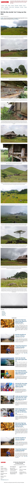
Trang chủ (2, 5)
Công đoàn (6, 7)
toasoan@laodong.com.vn (5, 479)
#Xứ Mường (4, 313)
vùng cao (23, 338)
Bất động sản (17, 7)
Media (9, 5)
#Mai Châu (3, 314)
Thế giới (25, 7)
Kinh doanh (16, 5)
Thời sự (24, 5)
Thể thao (12, 5)
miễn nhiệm (18, 377)
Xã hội (6, 5)
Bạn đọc (2, 7)
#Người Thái (4, 315)
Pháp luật (20, 5)
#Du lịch (3, 311)
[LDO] (7, 323)
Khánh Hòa (17, 363)
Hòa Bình (16, 325)
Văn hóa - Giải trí (11, 7)
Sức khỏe (21, 7)
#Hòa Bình (3, 312)
